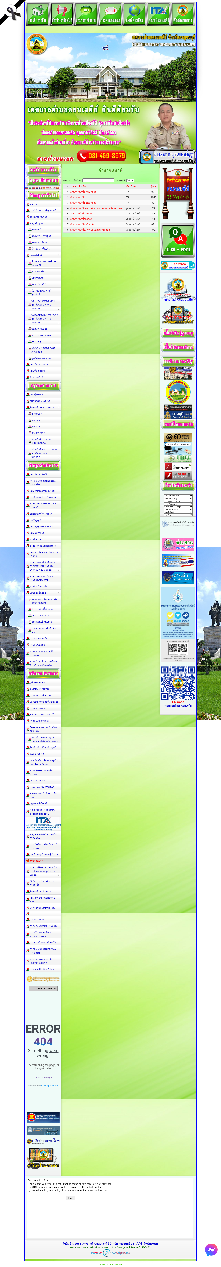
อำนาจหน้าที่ (77, 197)
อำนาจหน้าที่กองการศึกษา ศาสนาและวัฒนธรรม (96, 208)
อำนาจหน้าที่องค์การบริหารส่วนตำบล (90, 229)
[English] (37, 188)
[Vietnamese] (57, 188)
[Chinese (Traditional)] (33, 188)
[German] (43, 188)
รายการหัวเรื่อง (78, 186)
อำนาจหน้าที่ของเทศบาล (83, 191)
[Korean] (54, 188)
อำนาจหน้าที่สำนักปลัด (82, 224)
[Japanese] (50, 188)
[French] (40, 188)
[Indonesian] (47, 188)
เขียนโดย (131, 186)
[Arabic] (30, 188)
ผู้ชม (153, 186)
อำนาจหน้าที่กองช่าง (81, 213)
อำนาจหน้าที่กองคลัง (81, 219)
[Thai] (26, 188)
